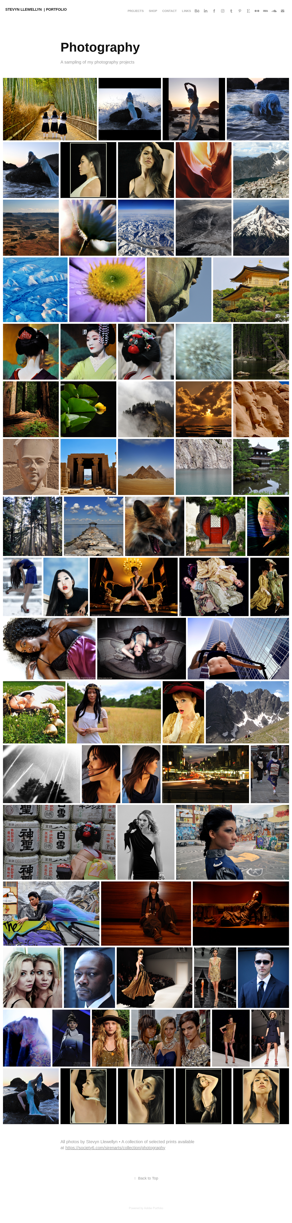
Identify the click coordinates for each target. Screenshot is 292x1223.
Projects (136, 11)
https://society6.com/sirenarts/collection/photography (115, 1147)
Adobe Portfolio (153, 1208)
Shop (153, 11)
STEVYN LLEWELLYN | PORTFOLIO (36, 9)
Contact (169, 11)
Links (186, 11)
